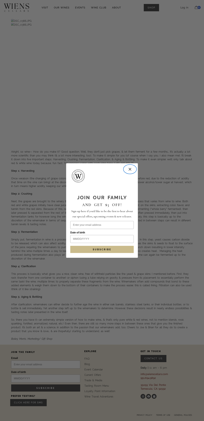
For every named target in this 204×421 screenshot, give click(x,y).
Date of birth (77, 232)
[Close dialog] (130, 169)
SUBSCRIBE (102, 249)
